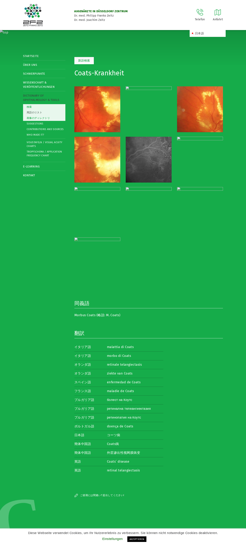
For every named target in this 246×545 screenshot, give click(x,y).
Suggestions (35, 123)
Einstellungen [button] (112, 539)
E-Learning (31, 166)
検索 (29, 106)
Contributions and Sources (45, 129)
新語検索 (84, 60)
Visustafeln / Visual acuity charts (44, 144)
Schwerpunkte (34, 73)
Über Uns (30, 65)
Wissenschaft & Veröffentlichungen (39, 84)
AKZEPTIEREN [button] (136, 539)
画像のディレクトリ (38, 118)
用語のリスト (34, 112)
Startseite (31, 56)
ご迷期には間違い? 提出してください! (101, 495)
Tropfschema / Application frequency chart (44, 153)
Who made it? (35, 134)
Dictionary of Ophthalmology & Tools (41, 98)
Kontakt (29, 175)
